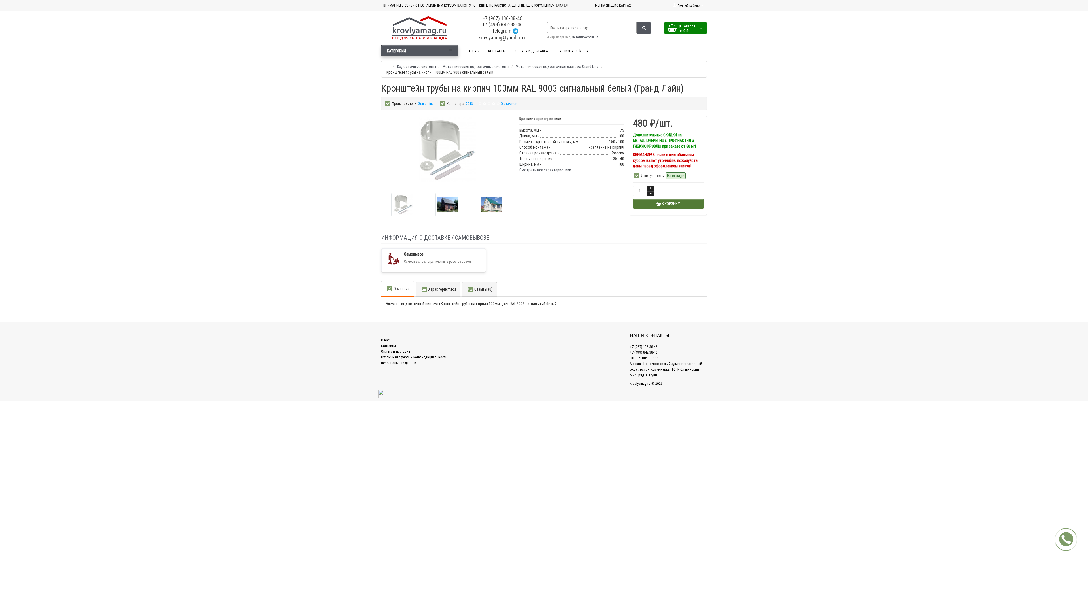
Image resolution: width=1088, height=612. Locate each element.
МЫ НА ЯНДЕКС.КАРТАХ (613, 5)
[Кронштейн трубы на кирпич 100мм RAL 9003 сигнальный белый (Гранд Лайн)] (403, 204)
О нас (385, 340)
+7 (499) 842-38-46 (502, 24)
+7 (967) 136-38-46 (502, 18)
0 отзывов (509, 103)
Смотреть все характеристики (545, 170)
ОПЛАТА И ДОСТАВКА (531, 51)
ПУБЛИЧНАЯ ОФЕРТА (573, 51)
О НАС (474, 51)
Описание (402, 288)
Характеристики (442, 289)
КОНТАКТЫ (497, 51)
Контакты (388, 345)
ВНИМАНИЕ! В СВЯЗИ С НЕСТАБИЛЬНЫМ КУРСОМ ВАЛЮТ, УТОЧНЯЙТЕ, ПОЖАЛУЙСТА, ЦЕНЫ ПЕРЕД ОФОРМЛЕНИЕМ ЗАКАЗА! (475, 5)
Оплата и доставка (395, 351)
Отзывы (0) (483, 289)
